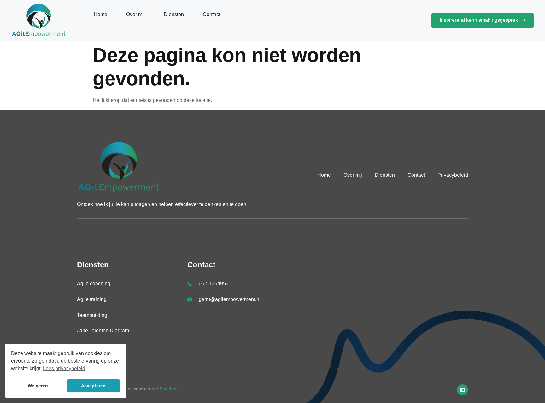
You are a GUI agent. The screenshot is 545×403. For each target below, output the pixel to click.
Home (100, 14)
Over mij (135, 14)
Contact (211, 14)
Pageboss (169, 388)
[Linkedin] (462, 389)
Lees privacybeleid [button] (64, 368)
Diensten (174, 14)
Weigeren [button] (38, 385)
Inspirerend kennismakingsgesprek (479, 20)
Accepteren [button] (93, 385)
